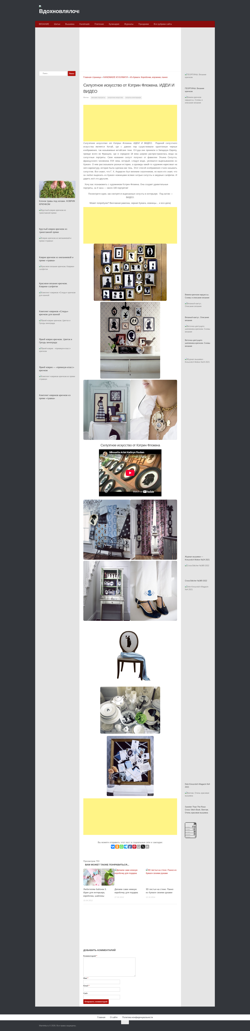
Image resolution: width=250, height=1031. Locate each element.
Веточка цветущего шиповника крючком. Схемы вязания (197, 343)
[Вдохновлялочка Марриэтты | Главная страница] (59, 10)
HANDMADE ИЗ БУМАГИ (115, 77)
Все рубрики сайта (163, 24)
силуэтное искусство (115, 97)
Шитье (57, 24)
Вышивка (69, 24)
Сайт (85, 993)
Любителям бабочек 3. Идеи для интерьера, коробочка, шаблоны (95, 892)
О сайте (114, 1017)
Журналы (128, 24)
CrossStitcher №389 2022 (196, 581)
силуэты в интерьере (133, 97)
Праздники (143, 24)
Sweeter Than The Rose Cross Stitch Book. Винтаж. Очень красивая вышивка (197, 810)
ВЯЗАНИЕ (44, 24)
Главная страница (92, 77)
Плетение (99, 24)
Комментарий (90, 956)
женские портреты (98, 97)
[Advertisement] (130, 49)
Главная (101, 1017)
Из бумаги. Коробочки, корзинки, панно (149, 77)
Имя (85, 978)
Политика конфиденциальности (137, 1017)
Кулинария (114, 24)
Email (86, 986)
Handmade (84, 24)
